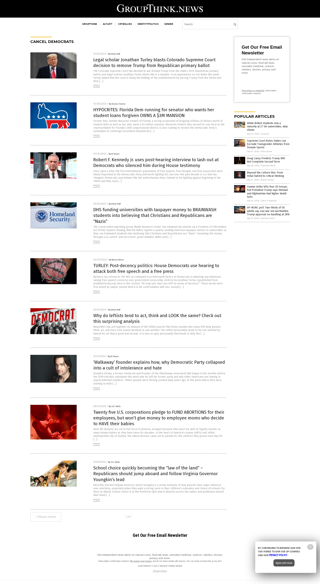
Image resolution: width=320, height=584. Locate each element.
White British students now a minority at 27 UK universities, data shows (267, 126)
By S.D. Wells (115, 406)
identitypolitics (148, 24)
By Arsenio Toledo (117, 104)
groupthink (89, 24)
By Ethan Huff (114, 54)
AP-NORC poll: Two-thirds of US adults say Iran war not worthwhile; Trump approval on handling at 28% (268, 211)
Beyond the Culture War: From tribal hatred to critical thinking (265, 174)
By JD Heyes (114, 154)
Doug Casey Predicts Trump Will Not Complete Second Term (266, 160)
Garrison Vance (268, 165)
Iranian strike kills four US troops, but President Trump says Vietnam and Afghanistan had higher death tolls (267, 191)
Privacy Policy (160, 571)
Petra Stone (266, 151)
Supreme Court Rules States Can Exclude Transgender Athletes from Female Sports (268, 144)
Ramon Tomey (267, 180)
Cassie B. (265, 134)
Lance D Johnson (268, 201)
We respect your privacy (141, 561)
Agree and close (284, 562)
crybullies (125, 24)
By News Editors (116, 260)
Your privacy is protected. (253, 90)
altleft (107, 24)
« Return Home (46, 516)
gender (168, 24)
